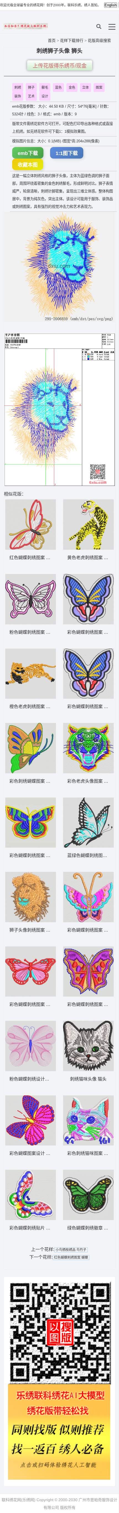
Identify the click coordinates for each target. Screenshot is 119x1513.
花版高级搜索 (99, 40)
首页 (52, 40)
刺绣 (17, 87)
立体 (85, 87)
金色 (72, 87)
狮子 (31, 87)
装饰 (17, 96)
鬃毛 (45, 87)
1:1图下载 (67, 153)
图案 (99, 87)
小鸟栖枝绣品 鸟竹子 (71, 1250)
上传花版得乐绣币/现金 (60, 66)
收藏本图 (28, 165)
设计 (45, 96)
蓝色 (58, 87)
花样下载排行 (72, 40)
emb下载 (28, 153)
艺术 (31, 96)
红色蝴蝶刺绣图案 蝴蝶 (71, 1257)
